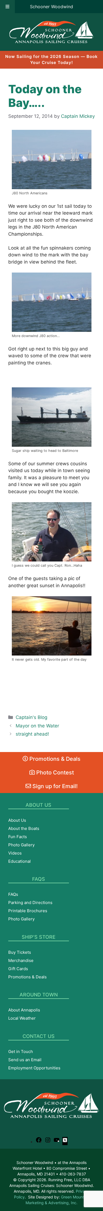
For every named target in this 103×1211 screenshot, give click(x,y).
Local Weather (22, 1018)
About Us (17, 820)
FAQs (13, 894)
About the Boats (23, 828)
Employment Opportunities (34, 1067)
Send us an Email (24, 1059)
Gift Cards (18, 968)
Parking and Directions (30, 902)
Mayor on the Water (37, 726)
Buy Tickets (19, 952)
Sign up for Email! (54, 786)
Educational (19, 861)
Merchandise (21, 960)
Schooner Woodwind (51, 6)
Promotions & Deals (54, 759)
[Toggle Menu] (7, 6)
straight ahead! (32, 734)
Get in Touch (20, 1051)
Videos (15, 853)
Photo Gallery (21, 844)
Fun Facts (17, 836)
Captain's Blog (31, 717)
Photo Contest (54, 772)
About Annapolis (24, 1010)
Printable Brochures (27, 910)
